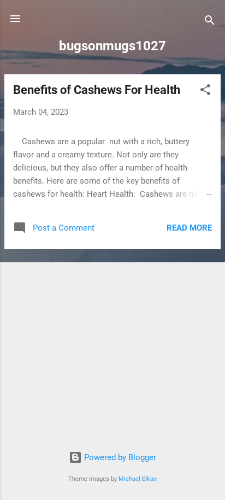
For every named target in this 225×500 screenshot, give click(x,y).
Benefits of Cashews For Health (96, 90)
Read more (189, 228)
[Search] (209, 22)
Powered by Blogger (119, 457)
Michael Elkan (138, 479)
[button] (205, 91)
